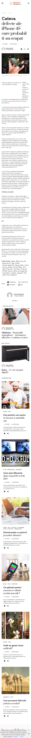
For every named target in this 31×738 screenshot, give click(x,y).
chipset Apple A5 (8, 265)
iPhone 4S (9, 269)
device (4, 267)
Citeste (15, 737)
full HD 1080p (17, 267)
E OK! (21, 737)
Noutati (14, 527)
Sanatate (6, 697)
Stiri (10, 13)
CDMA (17, 263)
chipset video (19, 265)
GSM (3, 269)
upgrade (20, 273)
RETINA (4, 271)
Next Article (6, 343)
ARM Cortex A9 (21, 261)
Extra (5, 411)
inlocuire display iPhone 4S (14, 101)
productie (24, 269)
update (13, 273)
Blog (5, 584)
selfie (15, 271)
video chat (6, 275)
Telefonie (19, 469)
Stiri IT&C (10, 529)
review (10, 271)
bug (13, 263)
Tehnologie (11, 469)
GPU (24, 267)
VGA (25, 273)
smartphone (6, 273)
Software (21, 527)
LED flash (17, 269)
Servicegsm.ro (22, 271)
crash (26, 265)
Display (10, 267)
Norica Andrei (9, 48)
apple (13, 261)
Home (3, 13)
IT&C (9, 527)
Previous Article (8, 306)
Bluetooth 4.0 (6, 263)
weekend (13, 275)
